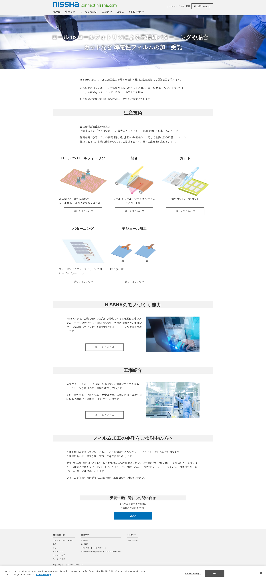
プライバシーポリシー (74, 565)
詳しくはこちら (82, 211)
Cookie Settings (193, 573)
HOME (56, 11)
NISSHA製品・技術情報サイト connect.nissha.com (101, 551)
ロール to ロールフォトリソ (64, 540)
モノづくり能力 (88, 11)
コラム (120, 11)
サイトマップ (173, 6)
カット (55, 548)
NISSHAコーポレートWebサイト (94, 548)
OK (214, 573)
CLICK (133, 515)
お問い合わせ (136, 11)
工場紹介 (107, 11)
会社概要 (185, 6)
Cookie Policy (43, 574)
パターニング (58, 551)
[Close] (261, 573)
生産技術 (70, 11)
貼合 (54, 544)
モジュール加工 (59, 555)
